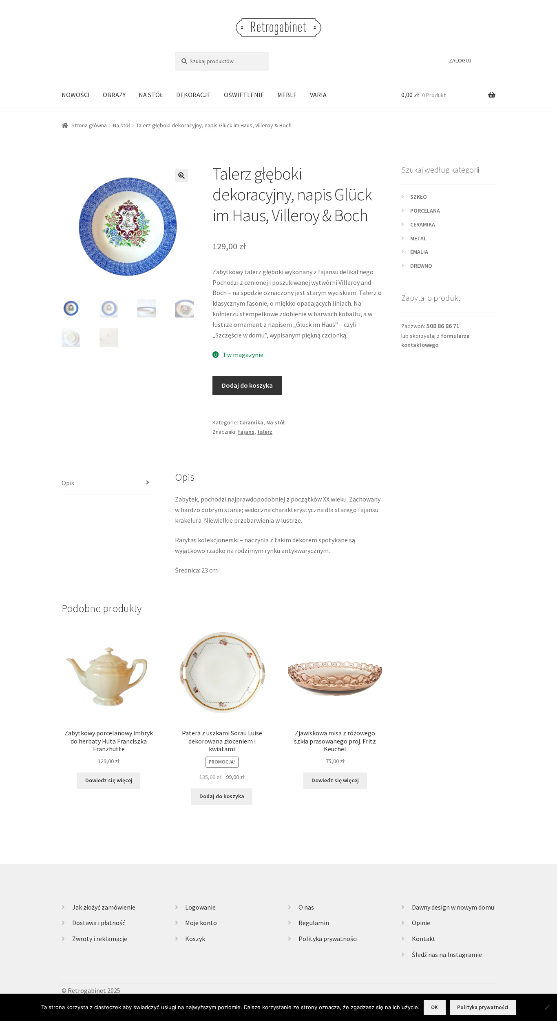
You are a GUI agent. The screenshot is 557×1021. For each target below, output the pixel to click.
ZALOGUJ (460, 60)
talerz (264, 431)
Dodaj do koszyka (247, 385)
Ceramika (251, 422)
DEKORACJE (193, 95)
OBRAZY (114, 95)
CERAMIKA (422, 224)
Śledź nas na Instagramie (447, 954)
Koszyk (195, 938)
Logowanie (200, 907)
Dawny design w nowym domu (453, 907)
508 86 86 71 (443, 326)
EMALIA (419, 251)
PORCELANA (425, 210)
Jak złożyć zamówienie (103, 907)
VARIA (318, 95)
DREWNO (421, 265)
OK (434, 1007)
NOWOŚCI (76, 95)
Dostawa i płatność (98, 923)
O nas (306, 907)
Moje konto (201, 923)
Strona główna (89, 125)
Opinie (421, 923)
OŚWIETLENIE (244, 95)
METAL (418, 238)
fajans (246, 431)
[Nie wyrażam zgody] (547, 1007)
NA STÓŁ (151, 95)
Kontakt (423, 938)
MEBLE (287, 95)
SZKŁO (418, 196)
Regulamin (313, 923)
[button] (181, 175)
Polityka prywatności (328, 938)
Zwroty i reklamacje (99, 938)
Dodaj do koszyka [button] (221, 796)
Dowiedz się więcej (109, 780)
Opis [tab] (68, 483)
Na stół (121, 125)
